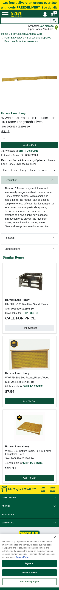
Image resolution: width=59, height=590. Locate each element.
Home (4, 33)
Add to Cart (29, 145)
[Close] (54, 537)
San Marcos (46, 26)
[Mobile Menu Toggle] (5, 14)
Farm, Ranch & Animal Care (26, 33)
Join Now (43, 489)
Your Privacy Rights (29, 581)
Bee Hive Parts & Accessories (21, 41)
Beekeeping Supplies (39, 37)
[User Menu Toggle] (45, 14)
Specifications (12, 249)
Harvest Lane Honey (13, 113)
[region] (29, 560)
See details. (50, 7)
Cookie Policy (22, 557)
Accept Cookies (29, 572)
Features (9, 237)
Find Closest (29, 328)
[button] (29, 498)
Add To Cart (29, 401)
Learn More (52, 489)
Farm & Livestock (14, 37)
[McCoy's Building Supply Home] (16, 14)
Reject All (29, 563)
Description (11, 180)
